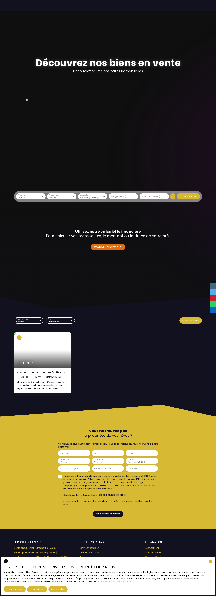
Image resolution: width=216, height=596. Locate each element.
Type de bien (54, 195)
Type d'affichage (22, 319)
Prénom (64, 453)
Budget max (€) (120, 196)
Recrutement (152, 547)
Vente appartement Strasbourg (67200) (35, 552)
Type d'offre (22, 195)
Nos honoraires (153, 552)
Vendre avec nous (89, 552)
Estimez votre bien (89, 547)
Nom (96, 453)
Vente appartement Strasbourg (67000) (35, 547)
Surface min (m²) (151, 196)
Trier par (51, 319)
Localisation (84, 195)
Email (131, 453)
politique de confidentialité (84, 504)
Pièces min (133, 468)
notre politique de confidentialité (114, 581)
